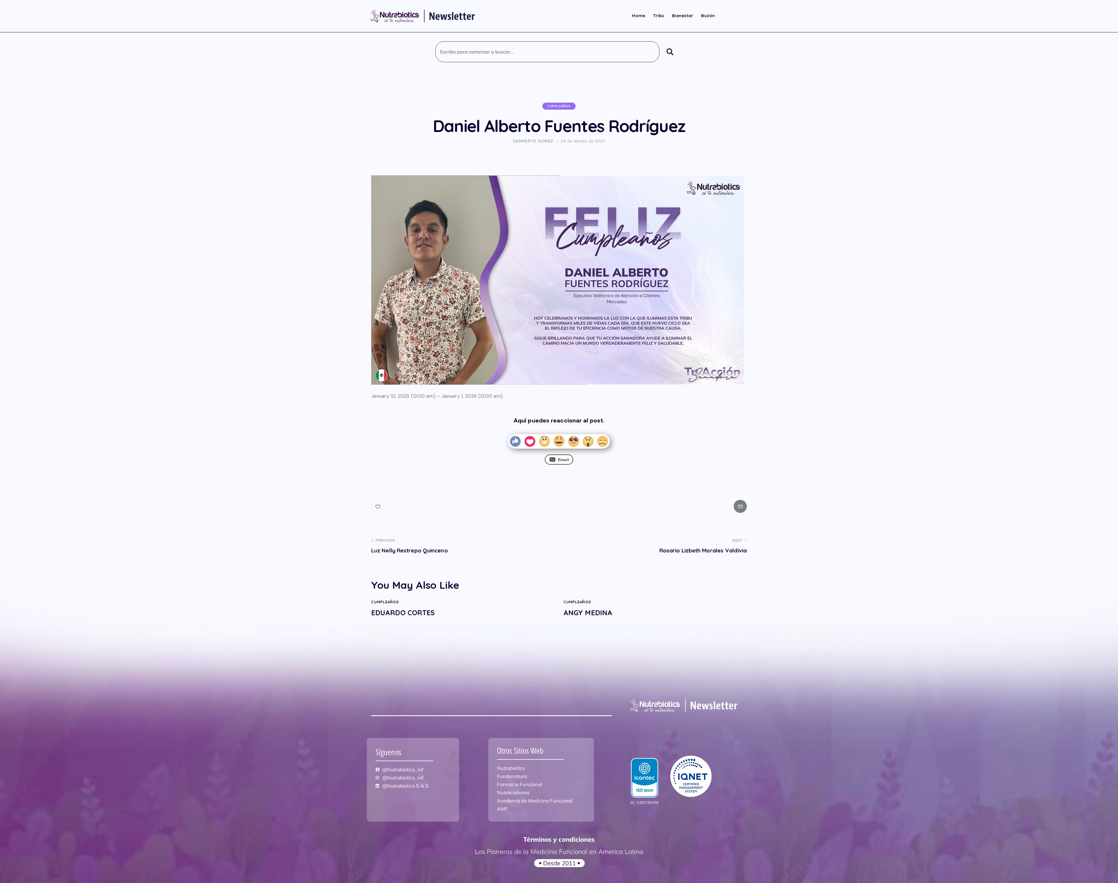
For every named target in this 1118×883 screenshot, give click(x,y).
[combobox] (547, 51)
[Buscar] (671, 51)
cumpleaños (559, 106)
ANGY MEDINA (587, 613)
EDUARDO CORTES (403, 613)
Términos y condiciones (559, 839)
